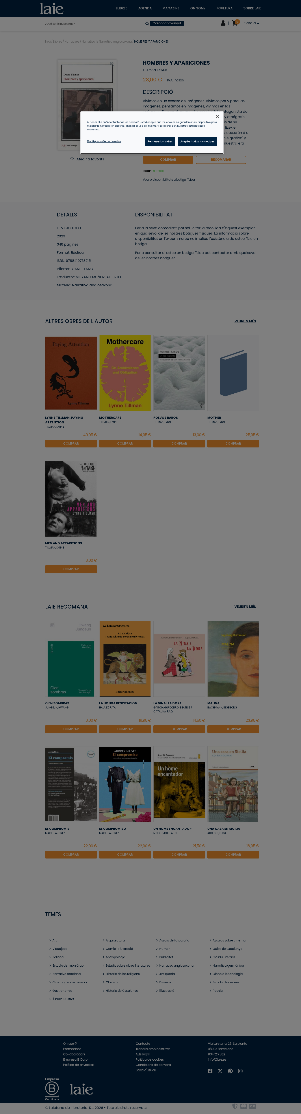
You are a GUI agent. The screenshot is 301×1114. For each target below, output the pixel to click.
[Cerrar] (217, 117)
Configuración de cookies (104, 141)
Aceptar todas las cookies (197, 141)
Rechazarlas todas (160, 141)
